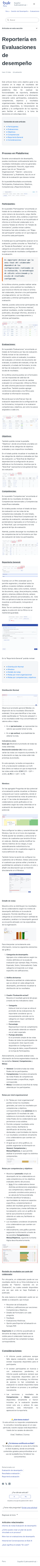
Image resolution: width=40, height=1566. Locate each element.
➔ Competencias (12, 135)
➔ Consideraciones (13, 140)
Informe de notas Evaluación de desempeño (19, 1526)
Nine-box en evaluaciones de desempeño (18, 1536)
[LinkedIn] (9, 1484)
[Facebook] (3, 1484)
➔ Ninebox (10, 669)
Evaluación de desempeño (12, 1470)
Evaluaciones (34, 11)
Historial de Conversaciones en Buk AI (17, 1541)
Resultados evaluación (11, 1473)
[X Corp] (6, 1484)
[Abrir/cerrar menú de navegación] (34, 4)
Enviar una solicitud (29, 1508)
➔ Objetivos (10, 132)
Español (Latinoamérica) (20, 4)
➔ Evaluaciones (12, 129)
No (26, 1496)
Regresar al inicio (9, 1515)
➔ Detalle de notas (13, 672)
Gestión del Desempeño (19, 11)
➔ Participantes (12, 127)
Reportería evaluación (10, 1476)
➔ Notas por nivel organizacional (19, 675)
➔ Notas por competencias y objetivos (21, 677)
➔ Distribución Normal (15, 667)
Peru (7, 11)
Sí (14, 1496)
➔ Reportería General (14, 137)
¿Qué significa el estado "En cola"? (15, 1545)
